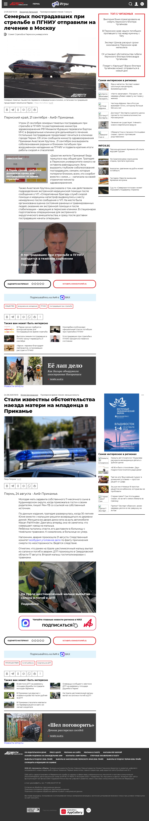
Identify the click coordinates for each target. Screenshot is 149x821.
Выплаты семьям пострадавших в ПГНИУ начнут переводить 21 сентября (32, 338)
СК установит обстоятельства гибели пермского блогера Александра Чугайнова (122, 56)
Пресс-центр (55, 752)
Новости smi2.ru (13, 386)
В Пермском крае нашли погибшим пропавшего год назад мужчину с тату (121, 33)
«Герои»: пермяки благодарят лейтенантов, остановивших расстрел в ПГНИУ (30, 348)
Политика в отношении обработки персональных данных (47, 789)
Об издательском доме (35, 752)
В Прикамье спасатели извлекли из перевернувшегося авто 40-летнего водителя (31, 704)
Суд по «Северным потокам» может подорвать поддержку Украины (126, 189)
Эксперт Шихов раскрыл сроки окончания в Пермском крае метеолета (122, 45)
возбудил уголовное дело (45, 540)
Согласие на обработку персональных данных (43, 787)
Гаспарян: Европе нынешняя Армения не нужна (123, 179)
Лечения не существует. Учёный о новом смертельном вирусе (126, 123)
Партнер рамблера (50, 810)
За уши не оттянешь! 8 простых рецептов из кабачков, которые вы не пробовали (128, 489)
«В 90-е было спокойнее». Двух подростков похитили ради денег (126, 468)
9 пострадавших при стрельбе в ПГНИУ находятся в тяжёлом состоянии (52, 256)
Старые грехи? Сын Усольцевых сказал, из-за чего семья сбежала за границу (127, 498)
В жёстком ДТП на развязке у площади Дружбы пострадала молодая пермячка (30, 686)
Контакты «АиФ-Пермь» (76, 756)
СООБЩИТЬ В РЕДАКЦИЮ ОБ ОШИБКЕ (40, 762)
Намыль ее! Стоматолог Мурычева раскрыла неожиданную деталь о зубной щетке (126, 460)
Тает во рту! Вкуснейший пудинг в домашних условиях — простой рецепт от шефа (126, 479)
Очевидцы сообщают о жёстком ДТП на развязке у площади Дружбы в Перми (77, 686)
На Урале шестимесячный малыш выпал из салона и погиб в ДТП (55, 596)
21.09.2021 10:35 (10, 12)
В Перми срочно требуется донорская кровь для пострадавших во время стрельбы (32, 329)
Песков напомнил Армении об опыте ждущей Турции (127, 150)
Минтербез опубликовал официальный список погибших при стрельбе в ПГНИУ (77, 329)
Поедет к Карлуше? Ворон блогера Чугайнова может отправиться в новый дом (122, 68)
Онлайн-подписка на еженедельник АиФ (43, 756)
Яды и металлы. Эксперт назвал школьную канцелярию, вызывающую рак (125, 86)
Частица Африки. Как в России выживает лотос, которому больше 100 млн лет (127, 105)
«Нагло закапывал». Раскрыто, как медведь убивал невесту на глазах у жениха (127, 96)
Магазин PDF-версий (112, 752)
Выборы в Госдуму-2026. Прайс (39, 759)
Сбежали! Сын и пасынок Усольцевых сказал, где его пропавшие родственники (128, 134)
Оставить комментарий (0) (75, 284)
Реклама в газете (92, 752)
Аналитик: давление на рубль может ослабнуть (126, 170)
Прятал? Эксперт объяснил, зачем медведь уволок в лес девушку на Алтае (126, 508)
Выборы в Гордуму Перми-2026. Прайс (124, 759)
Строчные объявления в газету (104, 756)
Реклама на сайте (72, 752)
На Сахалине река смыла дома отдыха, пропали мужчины (124, 160)
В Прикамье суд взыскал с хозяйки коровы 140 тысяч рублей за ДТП (32, 695)
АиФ (51, 103)
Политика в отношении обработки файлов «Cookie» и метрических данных (53, 791)
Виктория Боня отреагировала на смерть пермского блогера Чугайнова (121, 22)
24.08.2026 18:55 (11, 395)
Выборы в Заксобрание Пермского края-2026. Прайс (79, 759)
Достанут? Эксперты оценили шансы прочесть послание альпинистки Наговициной (128, 115)
